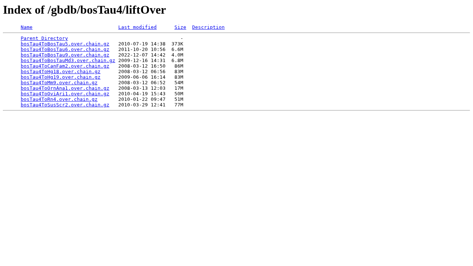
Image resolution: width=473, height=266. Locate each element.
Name (27, 27)
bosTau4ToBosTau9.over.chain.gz (65, 55)
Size (180, 27)
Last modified (137, 27)
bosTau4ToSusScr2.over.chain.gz (65, 105)
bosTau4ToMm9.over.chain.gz (59, 82)
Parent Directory (44, 38)
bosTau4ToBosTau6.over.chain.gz (65, 49)
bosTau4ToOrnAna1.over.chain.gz (65, 88)
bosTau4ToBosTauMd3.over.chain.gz (68, 60)
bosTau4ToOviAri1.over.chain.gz (65, 93)
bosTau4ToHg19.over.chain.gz (61, 77)
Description (208, 27)
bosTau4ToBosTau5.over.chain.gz (65, 44)
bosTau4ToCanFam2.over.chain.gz (65, 66)
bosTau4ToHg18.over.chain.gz (61, 71)
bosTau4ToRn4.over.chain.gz (59, 99)
